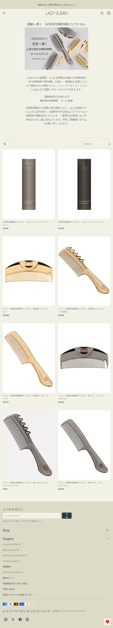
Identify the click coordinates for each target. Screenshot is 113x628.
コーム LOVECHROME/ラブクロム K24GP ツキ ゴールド (25, 310)
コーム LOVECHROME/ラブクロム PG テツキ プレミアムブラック (80, 484)
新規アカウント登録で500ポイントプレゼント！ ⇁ (56, 4)
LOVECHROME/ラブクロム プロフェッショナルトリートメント (26, 223)
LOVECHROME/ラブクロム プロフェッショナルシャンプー (81, 223)
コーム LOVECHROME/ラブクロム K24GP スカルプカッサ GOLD (80, 310)
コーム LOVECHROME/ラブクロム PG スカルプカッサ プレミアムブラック (26, 484)
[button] (4, 13)
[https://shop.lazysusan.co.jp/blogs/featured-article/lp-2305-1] (56, 48)
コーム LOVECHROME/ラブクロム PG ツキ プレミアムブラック (80, 397)
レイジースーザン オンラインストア (72, 611)
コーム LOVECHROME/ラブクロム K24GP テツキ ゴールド (25, 397)
